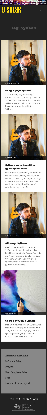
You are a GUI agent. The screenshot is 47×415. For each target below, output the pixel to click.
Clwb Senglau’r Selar (16, 372)
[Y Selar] (11, 10)
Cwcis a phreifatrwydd (17, 383)
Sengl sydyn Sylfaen (18, 90)
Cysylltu (9, 367)
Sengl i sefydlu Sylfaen (20, 320)
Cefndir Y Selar (13, 361)
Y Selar (34, 399)
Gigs (7, 378)
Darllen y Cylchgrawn (16, 355)
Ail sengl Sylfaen (16, 243)
